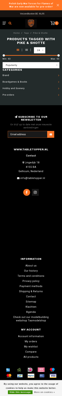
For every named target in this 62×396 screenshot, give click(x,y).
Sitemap (31, 301)
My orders (31, 341)
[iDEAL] (30, 369)
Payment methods (31, 286)
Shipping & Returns (31, 291)
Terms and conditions (31, 276)
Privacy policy (31, 281)
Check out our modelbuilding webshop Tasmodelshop (31, 319)
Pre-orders (8, 95)
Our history (31, 270)
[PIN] (42, 375)
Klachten (31, 306)
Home (16, 33)
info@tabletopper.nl (32, 178)
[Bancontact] (20, 375)
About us (31, 265)
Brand (6, 75)
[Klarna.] (41, 369)
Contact (31, 296)
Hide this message (20, 392)
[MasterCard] (9, 375)
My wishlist (31, 346)
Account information (31, 336)
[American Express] (8, 369)
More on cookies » (44, 392)
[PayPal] (31, 375)
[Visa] (53, 375)
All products (31, 357)
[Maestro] (52, 369)
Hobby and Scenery (14, 88)
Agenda (31, 312)
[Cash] (19, 369)
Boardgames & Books (15, 81)
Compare (31, 351)
